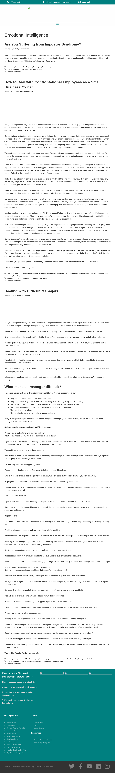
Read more (50, 61)
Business (10, 67)
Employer (28, 69)
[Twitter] (71, 766)
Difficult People (13, 278)
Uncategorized (56, 67)
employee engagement (47, 273)
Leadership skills (70, 659)
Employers (37, 67)
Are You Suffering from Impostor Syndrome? (42, 44)
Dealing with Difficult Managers (31, 291)
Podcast (93, 273)
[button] (57, 24)
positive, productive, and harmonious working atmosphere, (81, 250)
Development (12, 659)
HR (67, 273)
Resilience (46, 67)
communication (24, 576)
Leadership (37, 69)
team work (8, 276)
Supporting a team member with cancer (19, 687)
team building (102, 273)
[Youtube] (89, 766)
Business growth (13, 273)
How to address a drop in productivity (19, 682)
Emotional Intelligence (23, 67)
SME (45, 278)
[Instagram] (107, 766)
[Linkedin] (98, 766)
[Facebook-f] (80, 766)
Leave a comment (14, 72)
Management (84, 273)
